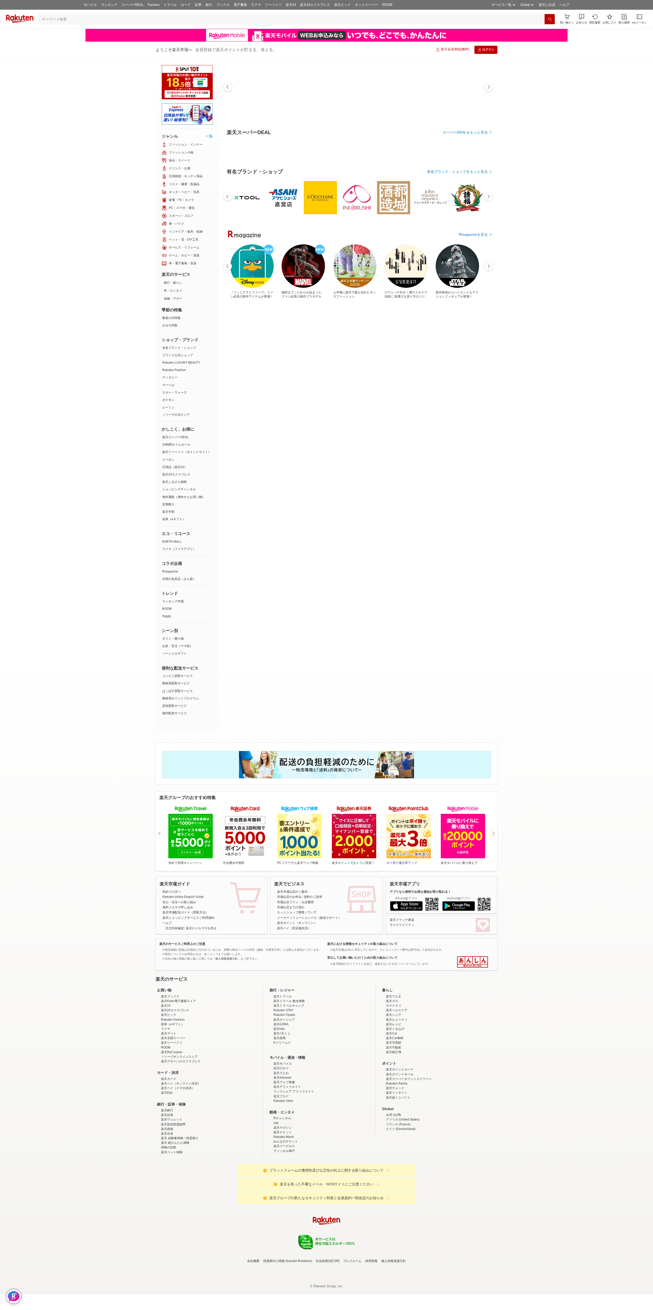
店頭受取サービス (174, 706)
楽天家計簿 (393, 1097)
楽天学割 (168, 512)
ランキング (109, 5)
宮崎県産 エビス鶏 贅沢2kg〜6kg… (242, 421)
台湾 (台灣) (393, 1159)
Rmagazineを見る (473, 599)
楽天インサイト (396, 1137)
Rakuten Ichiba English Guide (183, 897)
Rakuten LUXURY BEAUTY (181, 362)
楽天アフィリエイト (287, 1131)
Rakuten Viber (283, 1145)
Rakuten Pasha (396, 1128)
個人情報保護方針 (393, 1305)
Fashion (153, 5)
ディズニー (170, 377)
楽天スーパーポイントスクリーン (409, 1123)
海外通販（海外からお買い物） (183, 497)
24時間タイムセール (176, 444)
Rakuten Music (283, 1181)
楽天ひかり (281, 1113)
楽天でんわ (281, 1118)
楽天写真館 (393, 1087)
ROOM (387, 5)
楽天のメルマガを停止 (201, 928)
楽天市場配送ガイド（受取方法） (185, 912)
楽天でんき (393, 1041)
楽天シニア (393, 1059)
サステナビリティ (402, 925)
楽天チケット (282, 1177)
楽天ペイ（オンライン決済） (181, 1128)
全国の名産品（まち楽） (179, 579)
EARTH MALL (172, 541)
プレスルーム (352, 1305)
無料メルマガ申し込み (177, 907)
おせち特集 (170, 325)
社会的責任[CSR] (327, 1305)
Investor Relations (298, 1305)
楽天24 (291, 5)
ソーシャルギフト (174, 653)
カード (186, 5)
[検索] (550, 19)
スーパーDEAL (133, 5)
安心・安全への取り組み (179, 902)
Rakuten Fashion (174, 370)
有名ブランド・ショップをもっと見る (457, 312)
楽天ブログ (281, 1141)
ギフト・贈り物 (173, 638)
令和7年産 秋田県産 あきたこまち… (471, 421)
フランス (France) (398, 1169)
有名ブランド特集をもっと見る (463, 532)
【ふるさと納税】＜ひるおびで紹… (270, 421)
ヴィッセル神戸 (284, 1195)
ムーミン (168, 407)
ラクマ (256, 5)
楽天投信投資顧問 (173, 1169)
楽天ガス (392, 1045)
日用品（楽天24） (174, 467)
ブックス (223, 5)
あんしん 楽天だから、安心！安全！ (472, 962)
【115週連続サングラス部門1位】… (414, 421)
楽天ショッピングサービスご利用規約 (188, 918)
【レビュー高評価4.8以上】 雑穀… (441, 421)
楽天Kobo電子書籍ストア (178, 1045)
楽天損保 (167, 1173)
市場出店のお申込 (289, 897)
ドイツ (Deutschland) (401, 1173)
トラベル (170, 5)
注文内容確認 (174, 928)
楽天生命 (167, 1178)
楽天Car (391, 1078)
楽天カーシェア (284, 1064)
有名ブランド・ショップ (179, 348)
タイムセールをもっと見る (466, 453)
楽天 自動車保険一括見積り (179, 1183)
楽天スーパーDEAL (175, 437)
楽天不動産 (393, 1092)
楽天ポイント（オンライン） (297, 923)
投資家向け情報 (274, 1305)
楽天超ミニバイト (398, 1142)
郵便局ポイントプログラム (180, 698)
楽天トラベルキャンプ (288, 1050)
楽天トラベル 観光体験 (289, 1045)
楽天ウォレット (171, 1164)
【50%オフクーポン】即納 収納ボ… (385, 421)
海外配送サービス (174, 713)
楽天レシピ (393, 1069)
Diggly (166, 616)
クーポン (168, 459)
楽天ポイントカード (399, 1114)
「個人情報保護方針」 (226, 958)
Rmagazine (170, 571)
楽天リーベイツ (171, 1087)
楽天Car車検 (394, 1083)
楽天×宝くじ (282, 1078)
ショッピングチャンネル (179, 489)
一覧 (209, 136)
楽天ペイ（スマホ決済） (178, 1133)
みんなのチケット (285, 1186)
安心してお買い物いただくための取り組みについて (362, 957)
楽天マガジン (282, 1172)
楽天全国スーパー (173, 1083)
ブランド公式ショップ (177, 355)
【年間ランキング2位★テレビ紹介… (328, 421)
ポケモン (168, 400)
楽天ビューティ (396, 1064)
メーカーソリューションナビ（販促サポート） (309, 918)
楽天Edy (166, 1137)
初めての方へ (171, 892)
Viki (276, 1168)
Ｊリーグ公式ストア (176, 414)
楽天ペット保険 (171, 1197)
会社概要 (253, 1305)
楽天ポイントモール (399, 1119)
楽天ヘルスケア (396, 1055)
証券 (198, 5)
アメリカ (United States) (403, 1164)
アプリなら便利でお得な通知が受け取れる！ (420, 892)
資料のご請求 (313, 897)
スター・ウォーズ (174, 392)
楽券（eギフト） (173, 519)
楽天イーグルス (284, 1191)
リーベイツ (273, 5)
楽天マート (168, 1078)
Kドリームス (282, 1087)
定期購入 (168, 504)
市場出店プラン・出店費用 (295, 902)
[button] (581, 19)
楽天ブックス (170, 1041)
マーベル (168, 385)
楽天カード (168, 1123)
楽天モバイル (282, 1108)
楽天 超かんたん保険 (175, 1187)
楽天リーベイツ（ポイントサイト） (186, 452)
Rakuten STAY (283, 1055)
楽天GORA (280, 1069)
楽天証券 (167, 1159)
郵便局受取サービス (176, 683)
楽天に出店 (547, 5)
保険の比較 (168, 1192)
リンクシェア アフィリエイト (293, 1136)
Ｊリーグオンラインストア (179, 1101)
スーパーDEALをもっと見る (465, 132)
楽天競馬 (279, 1083)
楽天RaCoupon (171, 1097)
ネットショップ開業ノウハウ (297, 912)
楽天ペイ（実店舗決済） (294, 928)
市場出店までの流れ (291, 907)
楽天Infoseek (282, 1122)
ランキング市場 (173, 601)
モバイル (90, 5)
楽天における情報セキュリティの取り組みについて (362, 944)
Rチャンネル (282, 1163)
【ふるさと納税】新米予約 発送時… (299, 421)
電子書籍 (240, 5)
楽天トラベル (282, 1041)
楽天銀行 (167, 1155)
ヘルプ (564, 5)
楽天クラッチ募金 (402, 920)
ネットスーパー (366, 5)
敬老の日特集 (171, 318)
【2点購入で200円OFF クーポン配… (356, 421)
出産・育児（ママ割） (177, 646)
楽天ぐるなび (395, 1073)
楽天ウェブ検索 (284, 1127)
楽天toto (279, 1073)
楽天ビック (342, 5)
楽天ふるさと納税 (174, 482)
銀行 (209, 5)
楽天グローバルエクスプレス (181, 1106)
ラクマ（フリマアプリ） (179, 549)
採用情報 (371, 1305)
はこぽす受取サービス (177, 691)
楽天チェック (395, 1133)
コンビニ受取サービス (177, 676)
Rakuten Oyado (284, 1059)
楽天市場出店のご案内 (292, 892)
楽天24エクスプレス (315, 5)
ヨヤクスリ (393, 1050)
